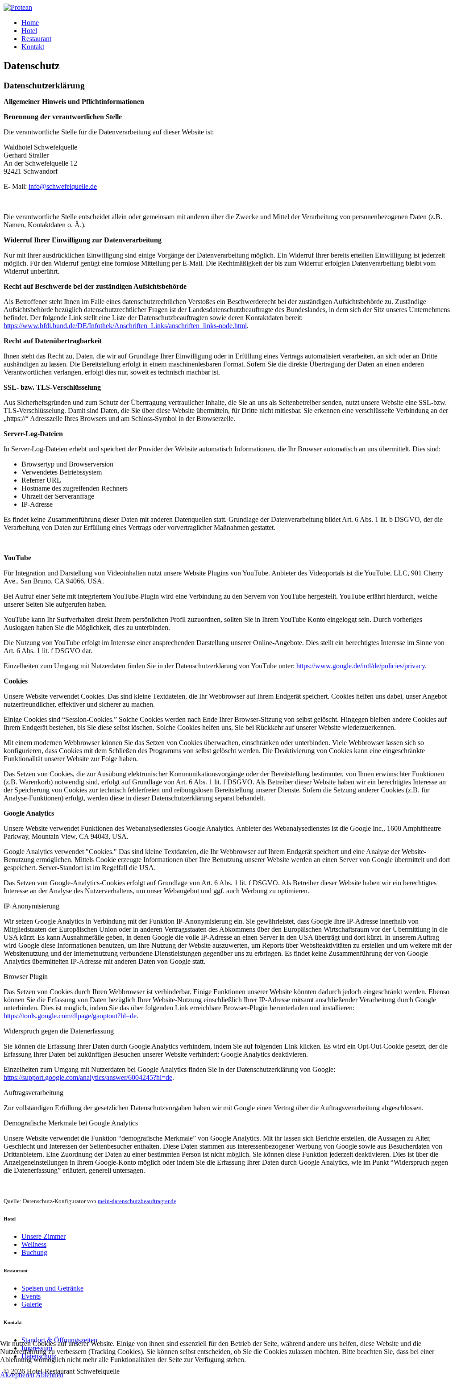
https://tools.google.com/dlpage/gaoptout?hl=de (70, 1016)
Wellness (33, 1244)
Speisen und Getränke (52, 1288)
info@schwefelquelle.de (63, 186)
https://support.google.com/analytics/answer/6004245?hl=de (88, 1077)
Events (31, 1296)
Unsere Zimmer (43, 1236)
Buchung (34, 1252)
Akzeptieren (17, 1375)
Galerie (31, 1304)
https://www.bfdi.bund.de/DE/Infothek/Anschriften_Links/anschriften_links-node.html (125, 325)
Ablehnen (49, 1375)
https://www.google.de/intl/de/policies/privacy (360, 666)
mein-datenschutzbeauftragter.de (137, 1201)
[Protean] (18, 7)
